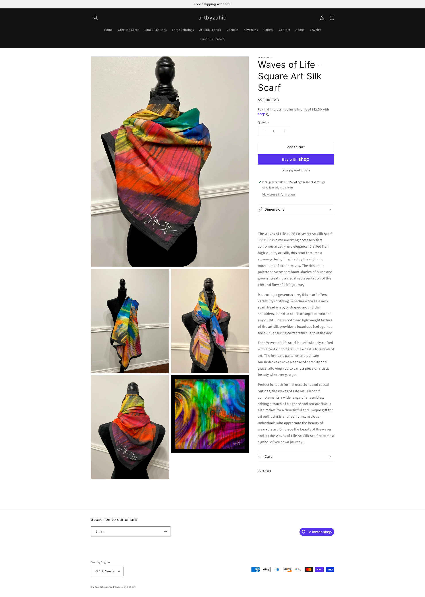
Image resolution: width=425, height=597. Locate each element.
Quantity (263, 122)
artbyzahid (106, 586)
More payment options (296, 170)
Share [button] (267, 471)
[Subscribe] (165, 531)
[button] (95, 18)
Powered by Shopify (124, 586)
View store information (278, 194)
